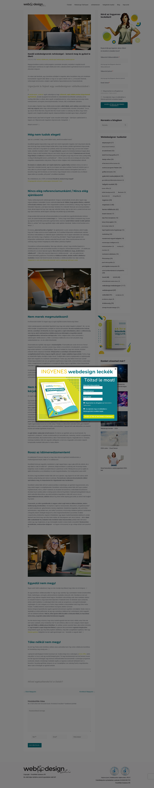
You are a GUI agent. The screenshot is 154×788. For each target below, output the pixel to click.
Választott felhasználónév (92, 385)
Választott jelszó (89, 391)
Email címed (87, 397)
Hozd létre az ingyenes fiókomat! (98, 416)
